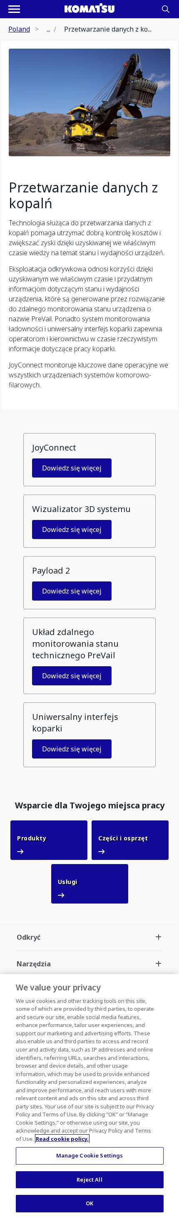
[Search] (166, 9)
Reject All (89, 1179)
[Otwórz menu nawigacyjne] (14, 9)
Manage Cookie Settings (89, 1155)
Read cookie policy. (62, 1139)
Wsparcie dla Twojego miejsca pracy (89, 805)
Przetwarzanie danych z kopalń (83, 196)
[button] (89, 459)
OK (89, 1203)
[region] (89, 1096)
